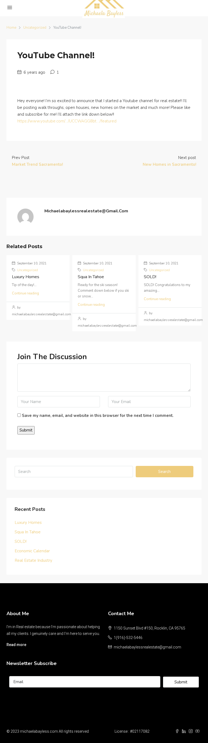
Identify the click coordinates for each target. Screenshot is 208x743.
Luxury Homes (25, 277)
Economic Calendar (32, 551)
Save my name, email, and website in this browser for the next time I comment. (97, 415)
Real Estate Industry (33, 560)
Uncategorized (34, 27)
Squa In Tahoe (91, 277)
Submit (180, 682)
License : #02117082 (132, 731)
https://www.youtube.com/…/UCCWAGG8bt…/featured (66, 121)
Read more (16, 645)
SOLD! (150, 277)
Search (164, 471)
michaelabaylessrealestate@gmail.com (147, 647)
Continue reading (25, 293)
